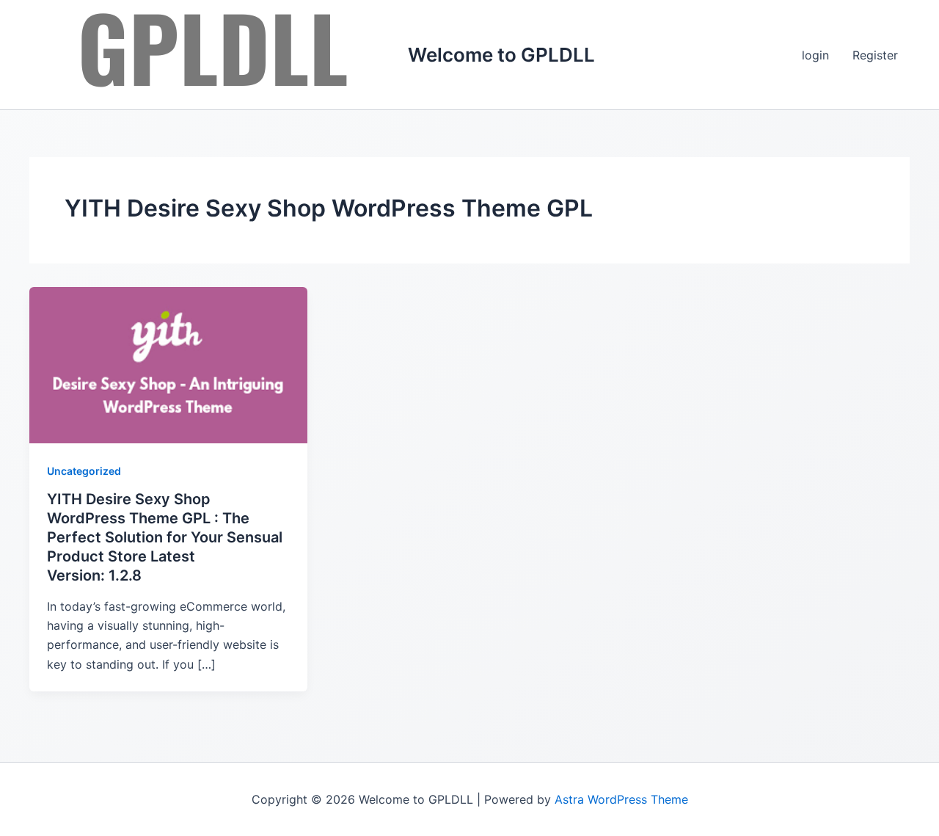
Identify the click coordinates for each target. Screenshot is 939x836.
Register (875, 55)
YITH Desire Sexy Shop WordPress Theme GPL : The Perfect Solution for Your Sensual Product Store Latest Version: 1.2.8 (164, 537)
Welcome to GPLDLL (501, 54)
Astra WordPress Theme (621, 799)
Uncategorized (84, 471)
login (815, 55)
